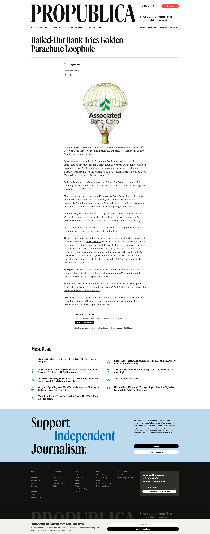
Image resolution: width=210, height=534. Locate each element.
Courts (55, 480)
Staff (33, 483)
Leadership (35, 480)
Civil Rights (57, 478)
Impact (34, 478)
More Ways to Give (156, 452)
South (77, 480)
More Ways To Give (125, 478)
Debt (55, 486)
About (142, 27)
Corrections (101, 480)
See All (55, 489)
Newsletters (152, 27)
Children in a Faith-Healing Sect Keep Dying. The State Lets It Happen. (67, 360)
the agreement (93, 241)
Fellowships (36, 497)
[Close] (208, 521)
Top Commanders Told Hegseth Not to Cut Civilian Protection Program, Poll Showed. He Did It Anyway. (67, 371)
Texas (77, 486)
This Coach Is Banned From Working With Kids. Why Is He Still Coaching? (144, 371)
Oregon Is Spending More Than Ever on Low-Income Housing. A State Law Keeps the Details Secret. (68, 388)
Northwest (79, 478)
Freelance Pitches (103, 483)
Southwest (79, 483)
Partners (34, 486)
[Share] (65, 75)
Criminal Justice (59, 483)
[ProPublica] (83, 13)
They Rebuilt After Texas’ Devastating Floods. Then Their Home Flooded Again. (68, 397)
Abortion (56, 475)
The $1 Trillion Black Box (126, 378)
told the (82, 290)
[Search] (153, 6)
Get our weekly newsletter (159, 492)
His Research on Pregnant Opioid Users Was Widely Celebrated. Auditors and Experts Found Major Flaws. (68, 379)
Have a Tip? (174, 27)
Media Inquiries (102, 486)
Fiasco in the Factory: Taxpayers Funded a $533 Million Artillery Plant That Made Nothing (145, 362)
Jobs (33, 494)
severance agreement (83, 196)
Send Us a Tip (101, 478)
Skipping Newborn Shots (72, 27)
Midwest (78, 475)
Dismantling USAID (52, 27)
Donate (170, 6)
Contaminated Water (93, 27)
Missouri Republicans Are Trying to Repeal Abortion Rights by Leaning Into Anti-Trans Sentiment (144, 388)
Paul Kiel (76, 65)
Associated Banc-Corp (129, 147)
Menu (146, 6)
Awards (34, 489)
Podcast (163, 27)
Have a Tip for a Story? (84, 323)
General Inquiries (103, 475)
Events (34, 492)
